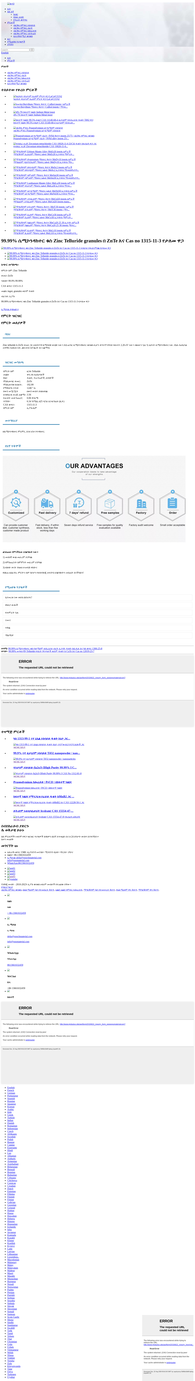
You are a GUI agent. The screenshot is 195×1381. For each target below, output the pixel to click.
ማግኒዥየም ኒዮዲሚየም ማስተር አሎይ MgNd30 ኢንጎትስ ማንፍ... (44, 193)
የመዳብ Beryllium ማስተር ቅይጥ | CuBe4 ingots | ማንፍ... (40, 107)
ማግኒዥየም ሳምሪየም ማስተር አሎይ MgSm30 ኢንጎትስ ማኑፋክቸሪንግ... (46, 178)
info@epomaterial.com (18, 860)
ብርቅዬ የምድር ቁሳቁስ (11, 890)
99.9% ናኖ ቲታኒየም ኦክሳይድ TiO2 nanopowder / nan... (46, 753)
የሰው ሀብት (18, 17)
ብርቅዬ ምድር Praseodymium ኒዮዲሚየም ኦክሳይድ (36, 130)
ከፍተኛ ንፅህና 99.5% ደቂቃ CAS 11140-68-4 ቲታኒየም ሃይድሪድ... (44, 122)
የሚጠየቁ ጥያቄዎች (16, 41)
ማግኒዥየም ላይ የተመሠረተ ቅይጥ (99, 890)
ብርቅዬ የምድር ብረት (23, 28)
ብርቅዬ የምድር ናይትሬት (24, 33)
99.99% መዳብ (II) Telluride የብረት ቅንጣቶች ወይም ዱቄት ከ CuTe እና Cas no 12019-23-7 (51, 651)
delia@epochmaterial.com (24, 857)
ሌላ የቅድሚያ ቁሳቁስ (23, 36)
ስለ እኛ (10, 11)
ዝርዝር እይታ (19, 747)
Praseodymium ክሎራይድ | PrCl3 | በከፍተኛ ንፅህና (42, 782)
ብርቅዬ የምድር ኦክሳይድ (24, 25)
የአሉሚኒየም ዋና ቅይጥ (126, 890)
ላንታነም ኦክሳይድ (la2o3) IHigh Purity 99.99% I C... (45, 767)
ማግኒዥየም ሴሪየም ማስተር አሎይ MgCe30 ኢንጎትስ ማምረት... (43, 217)
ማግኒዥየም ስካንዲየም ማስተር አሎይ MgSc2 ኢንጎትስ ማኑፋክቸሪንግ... (46, 170)
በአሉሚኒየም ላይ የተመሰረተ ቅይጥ (38, 890)
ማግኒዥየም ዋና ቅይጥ (148, 890)
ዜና (8, 39)
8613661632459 (20, 863)
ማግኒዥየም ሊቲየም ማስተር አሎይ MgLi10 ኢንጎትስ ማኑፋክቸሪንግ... (45, 233)
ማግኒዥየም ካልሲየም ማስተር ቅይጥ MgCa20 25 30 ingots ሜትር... (44, 225)
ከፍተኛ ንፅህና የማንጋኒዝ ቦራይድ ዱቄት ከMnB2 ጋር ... (43, 796)
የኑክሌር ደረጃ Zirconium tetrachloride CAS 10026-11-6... (40, 146)
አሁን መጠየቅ (7, 839)
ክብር (15, 14)
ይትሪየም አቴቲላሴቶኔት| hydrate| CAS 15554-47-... (43, 811)
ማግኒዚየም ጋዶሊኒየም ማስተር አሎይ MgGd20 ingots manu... (42, 201)
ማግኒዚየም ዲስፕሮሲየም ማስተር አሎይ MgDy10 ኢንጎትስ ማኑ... (43, 162)
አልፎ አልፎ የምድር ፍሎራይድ (68, 890)
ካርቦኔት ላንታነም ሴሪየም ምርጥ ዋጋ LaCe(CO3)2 (36, 99)
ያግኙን (10, 44)
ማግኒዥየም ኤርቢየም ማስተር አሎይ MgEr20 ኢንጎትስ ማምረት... (43, 154)
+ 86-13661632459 (16, 913)
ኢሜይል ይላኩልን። (10, 309)
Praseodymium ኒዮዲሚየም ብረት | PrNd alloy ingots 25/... (41, 138)
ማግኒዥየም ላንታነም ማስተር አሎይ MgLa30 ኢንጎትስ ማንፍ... (42, 186)
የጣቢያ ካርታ (7, 887)
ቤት (9, 9)
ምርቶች (11, 22)
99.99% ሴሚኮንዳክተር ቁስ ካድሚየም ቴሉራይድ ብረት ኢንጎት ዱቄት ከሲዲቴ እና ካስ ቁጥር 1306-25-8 (55, 648)
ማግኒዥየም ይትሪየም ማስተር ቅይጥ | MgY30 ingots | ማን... (41, 209)
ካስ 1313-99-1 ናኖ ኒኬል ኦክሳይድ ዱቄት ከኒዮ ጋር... (41, 738)
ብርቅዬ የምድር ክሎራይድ (24, 30)
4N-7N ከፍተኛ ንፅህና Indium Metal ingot (32, 115)
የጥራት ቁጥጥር (20, 20)
